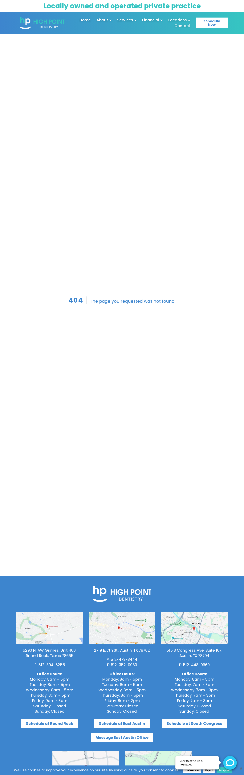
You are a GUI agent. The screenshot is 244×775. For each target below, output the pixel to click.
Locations (177, 20)
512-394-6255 (51, 664)
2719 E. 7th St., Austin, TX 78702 (122, 650)
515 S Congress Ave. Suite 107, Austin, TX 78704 (194, 653)
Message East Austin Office (122, 737)
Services (125, 20)
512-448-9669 (196, 664)
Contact (182, 25)
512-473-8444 (124, 659)
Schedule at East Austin (122, 723)
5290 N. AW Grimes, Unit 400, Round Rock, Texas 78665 (49, 653)
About (102, 20)
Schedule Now (211, 23)
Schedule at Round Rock (49, 723)
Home (85, 20)
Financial (150, 20)
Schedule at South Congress (194, 723)
